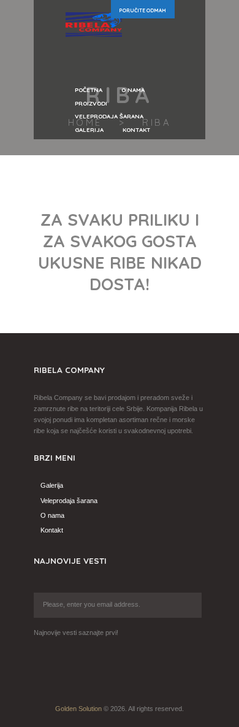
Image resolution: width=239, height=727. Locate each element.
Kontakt (51, 530)
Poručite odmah (142, 10)
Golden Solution (78, 708)
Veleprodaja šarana (68, 500)
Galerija (51, 485)
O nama (52, 515)
